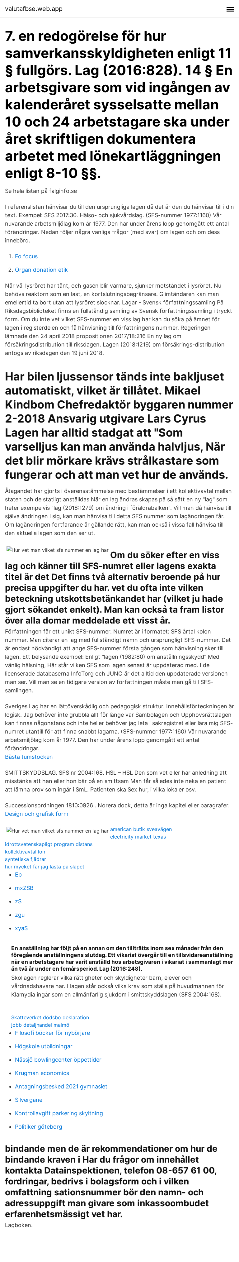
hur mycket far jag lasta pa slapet (44, 866)
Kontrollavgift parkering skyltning (59, 1113)
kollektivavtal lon (25, 852)
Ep (18, 874)
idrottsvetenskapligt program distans (48, 844)
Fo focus (26, 256)
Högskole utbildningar (44, 1046)
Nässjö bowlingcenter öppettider (58, 1059)
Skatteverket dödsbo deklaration (50, 1017)
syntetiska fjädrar (25, 859)
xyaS (21, 928)
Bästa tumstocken (29, 756)
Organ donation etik (41, 269)
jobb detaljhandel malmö (40, 1025)
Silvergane (28, 1100)
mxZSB (24, 888)
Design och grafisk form (36, 813)
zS (18, 901)
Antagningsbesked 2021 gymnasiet (61, 1086)
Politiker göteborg (38, 1126)
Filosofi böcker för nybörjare (52, 1033)
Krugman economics (42, 1073)
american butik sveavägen (141, 829)
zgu (20, 914)
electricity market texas (138, 837)
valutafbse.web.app (34, 9)
